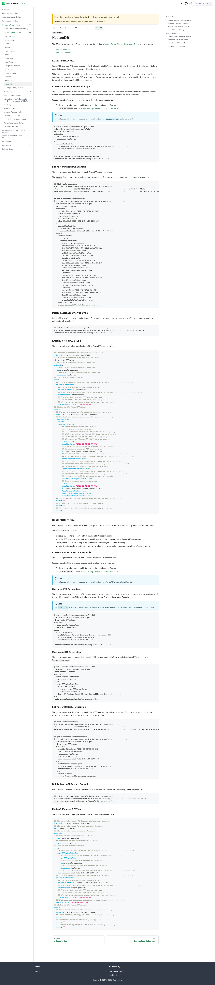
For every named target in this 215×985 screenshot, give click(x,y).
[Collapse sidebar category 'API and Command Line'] (30, 32)
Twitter (112, 975)
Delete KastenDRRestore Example (179, 43)
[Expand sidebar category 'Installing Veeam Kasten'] (30, 13)
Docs (24, 3)
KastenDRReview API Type (176, 30)
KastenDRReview (63, 49)
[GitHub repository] (186, 3)
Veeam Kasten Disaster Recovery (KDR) (120, 44)
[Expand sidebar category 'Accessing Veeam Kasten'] (30, 17)
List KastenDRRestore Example (178, 40)
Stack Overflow (115, 971)
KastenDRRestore (63, 53)
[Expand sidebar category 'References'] (30, 145)
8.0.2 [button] (178, 3)
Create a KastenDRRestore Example (179, 36)
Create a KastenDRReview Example (179, 20)
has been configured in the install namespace (98, 108)
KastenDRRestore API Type (176, 46)
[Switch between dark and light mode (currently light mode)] (190, 3)
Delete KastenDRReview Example (178, 27)
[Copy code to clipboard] (156, 126)
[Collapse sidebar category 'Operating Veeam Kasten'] (30, 25)
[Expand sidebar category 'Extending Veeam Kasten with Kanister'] (30, 131)
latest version (89, 21)
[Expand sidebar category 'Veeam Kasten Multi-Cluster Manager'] (30, 136)
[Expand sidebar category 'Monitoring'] (30, 91)
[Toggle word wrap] (152, 184)
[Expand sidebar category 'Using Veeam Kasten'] (30, 21)
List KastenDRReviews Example (178, 23)
